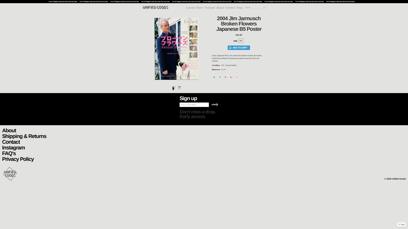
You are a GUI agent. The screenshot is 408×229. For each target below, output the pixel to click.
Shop (239, 7)
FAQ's (9, 153)
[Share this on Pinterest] (225, 77)
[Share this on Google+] (231, 77)
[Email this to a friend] (236, 77)
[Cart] (264, 8)
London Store (194, 7)
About (220, 7)
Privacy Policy (18, 159)
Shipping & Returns (24, 136)
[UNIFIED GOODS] (155, 9)
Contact (230, 7)
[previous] (146, 49)
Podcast (210, 7)
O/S (241, 41)
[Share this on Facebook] (220, 77)
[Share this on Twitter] (214, 77)
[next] (208, 49)
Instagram (13, 147)
